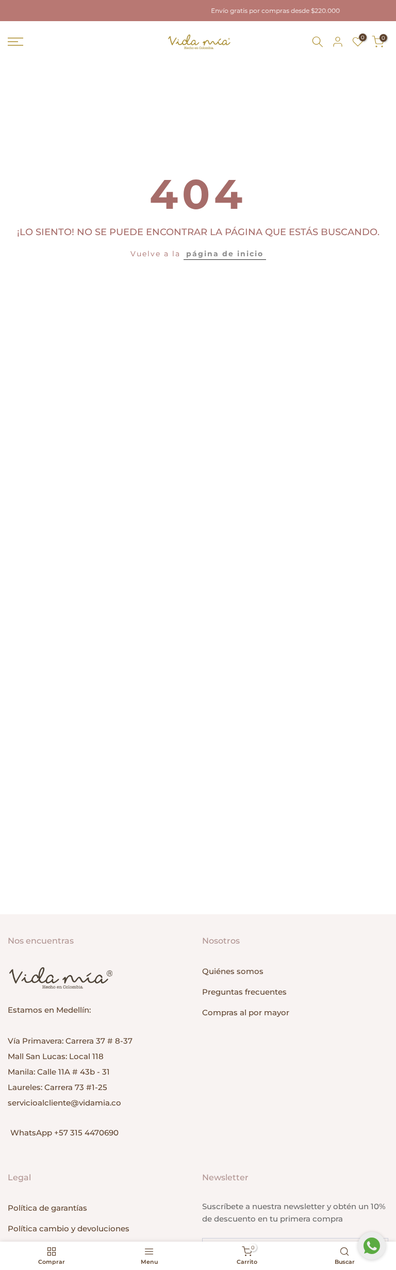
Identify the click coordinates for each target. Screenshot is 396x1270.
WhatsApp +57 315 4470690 (64, 1132)
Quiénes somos (232, 971)
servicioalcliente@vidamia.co (64, 1103)
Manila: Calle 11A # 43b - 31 (59, 1072)
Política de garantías (47, 1208)
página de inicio (224, 253)
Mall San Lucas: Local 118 (56, 1056)
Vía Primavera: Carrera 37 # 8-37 (70, 1041)
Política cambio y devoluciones (68, 1228)
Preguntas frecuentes (244, 992)
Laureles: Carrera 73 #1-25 (57, 1087)
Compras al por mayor (245, 1012)
